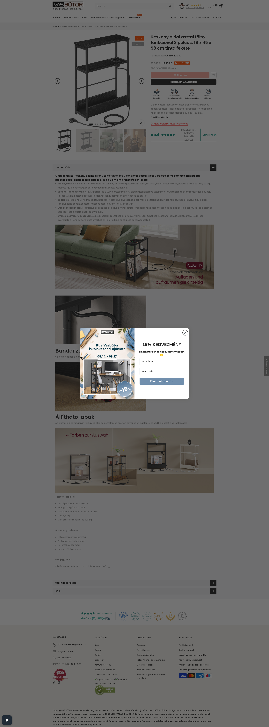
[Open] (7, 720)
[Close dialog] (185, 332)
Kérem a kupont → (162, 381)
